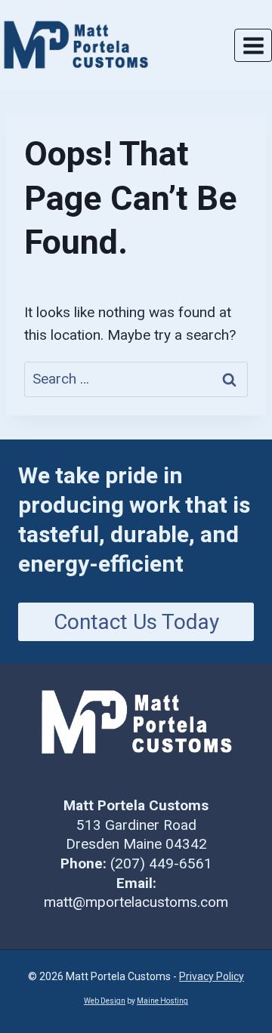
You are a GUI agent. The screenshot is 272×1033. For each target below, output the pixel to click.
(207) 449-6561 (161, 863)
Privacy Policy (211, 976)
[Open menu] (253, 45)
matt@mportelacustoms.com (136, 902)
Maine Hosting (162, 1001)
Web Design (104, 1001)
